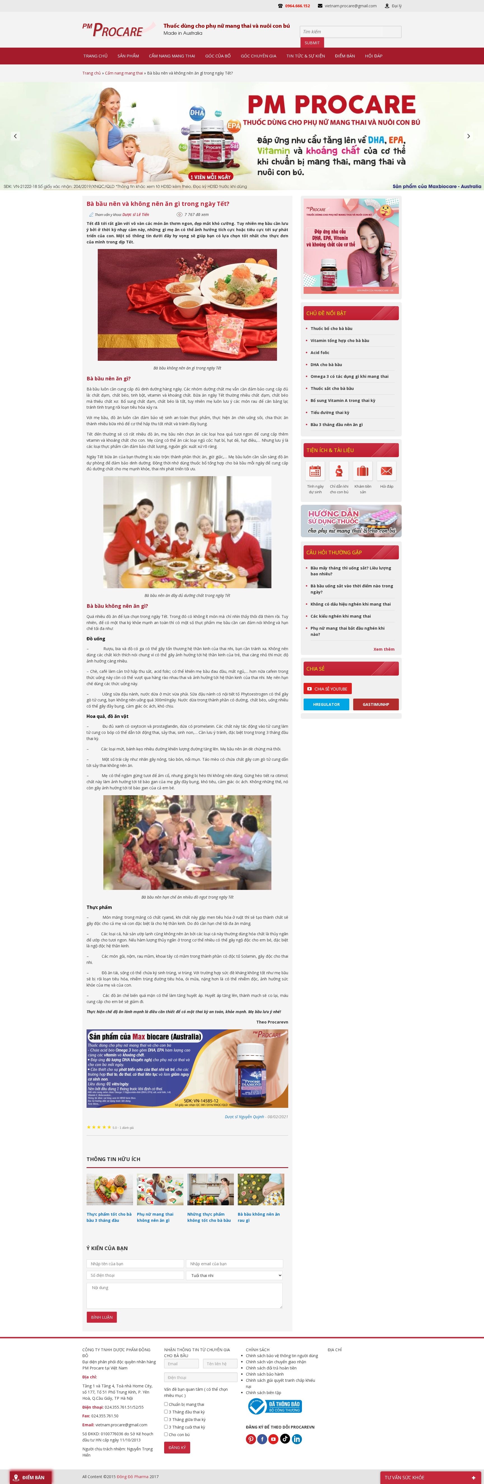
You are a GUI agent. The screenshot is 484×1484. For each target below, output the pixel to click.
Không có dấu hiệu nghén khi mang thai (351, 604)
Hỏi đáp (387, 486)
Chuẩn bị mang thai (186, 1404)
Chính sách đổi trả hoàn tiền (271, 1368)
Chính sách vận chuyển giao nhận (276, 1361)
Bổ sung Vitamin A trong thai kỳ (343, 400)
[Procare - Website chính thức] (119, 30)
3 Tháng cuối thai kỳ (186, 1427)
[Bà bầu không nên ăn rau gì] (261, 1208)
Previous (15, 136)
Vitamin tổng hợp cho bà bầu (340, 340)
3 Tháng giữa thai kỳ (187, 1419)
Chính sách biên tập (263, 1392)
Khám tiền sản (363, 489)
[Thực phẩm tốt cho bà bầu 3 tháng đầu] (110, 1208)
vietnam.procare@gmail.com (351, 5)
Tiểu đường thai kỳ (330, 412)
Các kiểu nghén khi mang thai (341, 616)
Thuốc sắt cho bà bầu (332, 388)
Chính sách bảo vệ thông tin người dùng (282, 1355)
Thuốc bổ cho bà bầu (331, 328)
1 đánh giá (123, 1127)
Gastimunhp (376, 704)
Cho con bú (179, 1434)
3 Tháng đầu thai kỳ (186, 1412)
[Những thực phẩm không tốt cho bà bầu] (210, 1208)
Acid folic (320, 352)
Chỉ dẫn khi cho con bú (339, 489)
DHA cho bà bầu (326, 364)
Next (468, 136)
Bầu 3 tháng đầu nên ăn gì (337, 424)
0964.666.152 (297, 5)
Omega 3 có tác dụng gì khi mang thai (349, 376)
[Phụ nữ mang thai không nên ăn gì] (160, 1208)
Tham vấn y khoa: (122, 214)
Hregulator (326, 704)
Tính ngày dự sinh (315, 489)
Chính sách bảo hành (265, 1374)
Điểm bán (33, 1477)
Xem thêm (384, 649)
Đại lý (397, 5)
